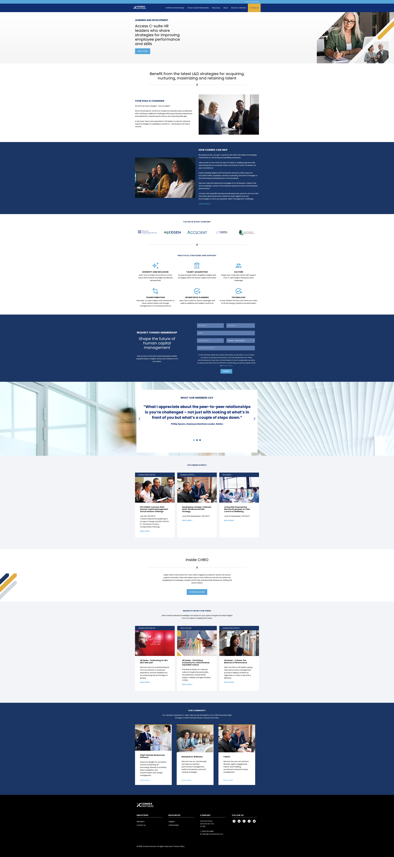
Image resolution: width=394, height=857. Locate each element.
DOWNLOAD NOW (197, 592)
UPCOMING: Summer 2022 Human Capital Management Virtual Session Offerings (154, 509)
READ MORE (144, 780)
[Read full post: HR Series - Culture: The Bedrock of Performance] (239, 643)
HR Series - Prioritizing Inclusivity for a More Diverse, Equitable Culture (196, 662)
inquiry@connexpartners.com (212, 834)
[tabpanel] (197, 414)
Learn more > (205, 204)
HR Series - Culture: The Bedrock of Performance (235, 661)
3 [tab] (200, 440)
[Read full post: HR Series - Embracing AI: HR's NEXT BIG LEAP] (155, 643)
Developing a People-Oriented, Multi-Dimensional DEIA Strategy (196, 509)
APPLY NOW (143, 51)
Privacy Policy (227, 366)
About (225, 8)
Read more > (145, 531)
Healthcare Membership (175, 8)
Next (254, 418)
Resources (216, 8)
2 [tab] (197, 440)
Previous (139, 418)
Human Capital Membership (198, 8)
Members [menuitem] (140, 821)
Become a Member (238, 8)
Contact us (254, 8)
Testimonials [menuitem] (173, 825)
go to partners (252, 2)
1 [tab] (194, 440)
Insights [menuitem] (171, 821)
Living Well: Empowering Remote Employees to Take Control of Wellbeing (237, 509)
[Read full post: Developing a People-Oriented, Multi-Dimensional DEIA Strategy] (197, 490)
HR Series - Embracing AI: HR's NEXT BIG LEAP (154, 661)
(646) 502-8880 (208, 831)
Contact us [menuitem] (141, 825)
